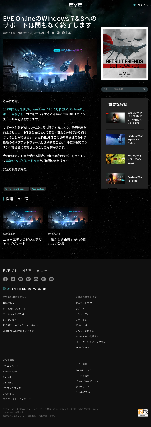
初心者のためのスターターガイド (20, 325)
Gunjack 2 (8, 382)
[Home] (75, 7)
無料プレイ (9, 303)
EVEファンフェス (12, 387)
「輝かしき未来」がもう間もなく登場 (67, 241)
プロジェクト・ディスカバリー (19, 399)
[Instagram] (43, 279)
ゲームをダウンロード (14, 308)
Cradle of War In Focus (135, 178)
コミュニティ (82, 314)
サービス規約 (83, 375)
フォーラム (81, 319)
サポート (80, 308)
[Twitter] (13, 279)
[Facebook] (5, 279)
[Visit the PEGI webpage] (143, 413)
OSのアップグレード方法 (22, 160)
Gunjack (7, 376)
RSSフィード (82, 386)
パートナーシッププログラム (91, 341)
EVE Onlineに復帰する (87, 336)
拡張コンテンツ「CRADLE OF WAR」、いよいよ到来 (135, 118)
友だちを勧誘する (85, 330)
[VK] (51, 279)
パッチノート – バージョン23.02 (135, 159)
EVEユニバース (11, 365)
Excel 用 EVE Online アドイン (18, 330)
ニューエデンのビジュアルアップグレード (22, 241)
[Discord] (36, 279)
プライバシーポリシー (87, 381)
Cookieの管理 (83, 392)
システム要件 (10, 319)
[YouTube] (20, 279)
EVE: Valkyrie (10, 371)
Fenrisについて (83, 370)
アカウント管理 (84, 303)
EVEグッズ (8, 393)
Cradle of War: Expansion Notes (135, 139)
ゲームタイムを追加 (13, 314)
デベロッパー (83, 325)
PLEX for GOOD (84, 347)
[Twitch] (28, 279)
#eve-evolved (38, 188)
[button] (140, 5)
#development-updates (16, 188)
